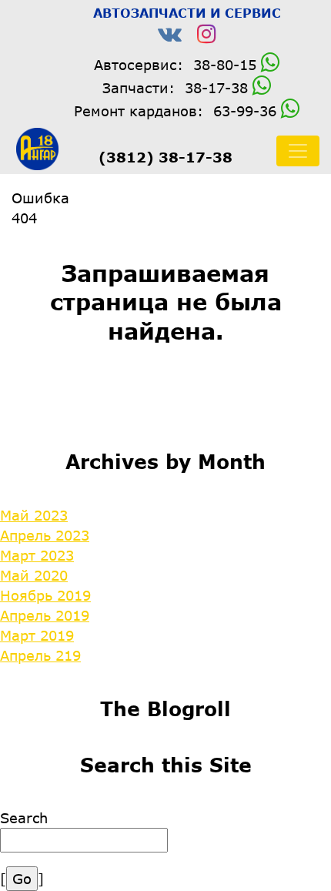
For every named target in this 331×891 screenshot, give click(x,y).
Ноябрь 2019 (45, 595)
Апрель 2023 (44, 535)
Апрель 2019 (44, 615)
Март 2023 (37, 555)
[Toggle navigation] (297, 151)
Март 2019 (37, 635)
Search (24, 817)
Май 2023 (34, 515)
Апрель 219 (40, 655)
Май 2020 (34, 575)
